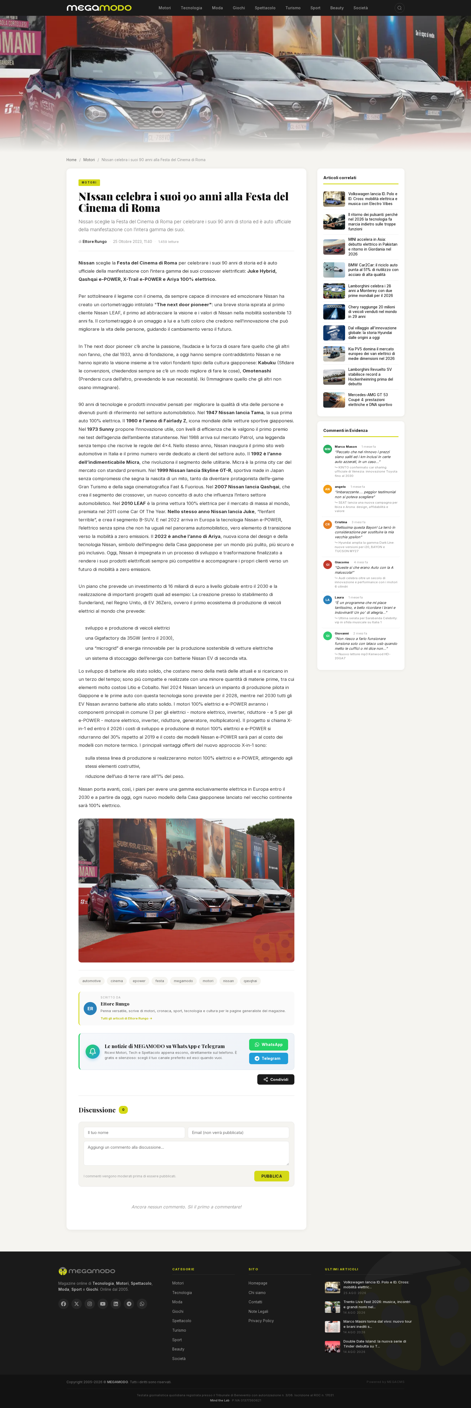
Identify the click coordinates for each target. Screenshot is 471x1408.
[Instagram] (89, 1304)
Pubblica (271, 1176)
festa (159, 981)
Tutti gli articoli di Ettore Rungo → (126, 1018)
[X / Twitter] (76, 1304)
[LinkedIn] (116, 1304)
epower (139, 981)
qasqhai (250, 981)
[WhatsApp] (142, 1304)
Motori (165, 7)
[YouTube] (103, 1304)
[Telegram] (129, 1304)
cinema (117, 981)
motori (208, 981)
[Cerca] (399, 8)
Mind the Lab (220, 1400)
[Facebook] (63, 1304)
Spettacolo (265, 7)
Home (72, 160)
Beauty (337, 7)
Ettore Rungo (95, 241)
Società (361, 7)
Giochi (239, 7)
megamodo (183, 981)
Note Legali (258, 1311)
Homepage (258, 1283)
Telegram (271, 1058)
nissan (228, 981)
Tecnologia (191, 7)
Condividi (279, 1080)
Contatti (255, 1302)
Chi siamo (257, 1292)
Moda (217, 7)
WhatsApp (272, 1044)
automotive (91, 981)
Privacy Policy (261, 1321)
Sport (315, 7)
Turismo (293, 7)
